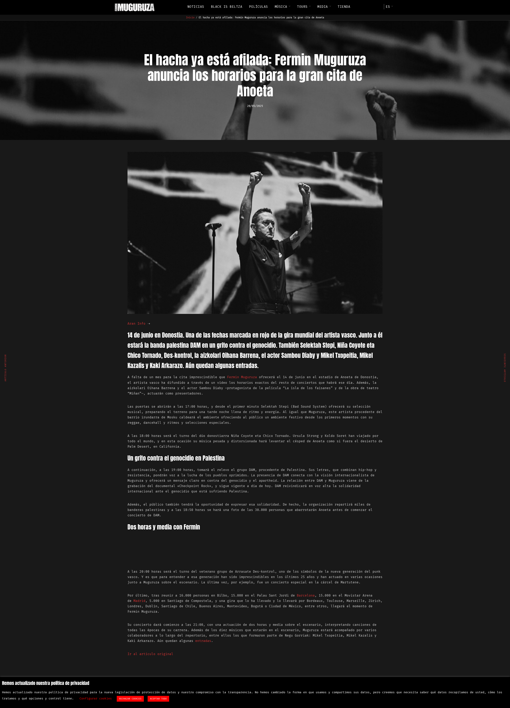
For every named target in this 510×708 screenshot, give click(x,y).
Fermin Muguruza (242, 377)
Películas (258, 7)
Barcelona (306, 595)
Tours (302, 7)
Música (281, 7)
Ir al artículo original (150, 654)
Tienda (344, 7)
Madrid (139, 601)
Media (322, 7)
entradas (203, 641)
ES (388, 7)
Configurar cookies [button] (95, 698)
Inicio (190, 17)
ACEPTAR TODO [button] (158, 698)
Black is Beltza (226, 7)
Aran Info (136, 323)
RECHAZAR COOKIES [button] (130, 698)
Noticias (195, 7)
